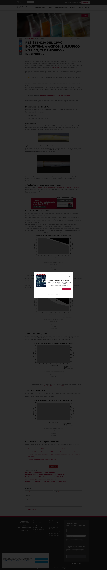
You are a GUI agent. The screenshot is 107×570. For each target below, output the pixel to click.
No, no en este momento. (53, 294)
